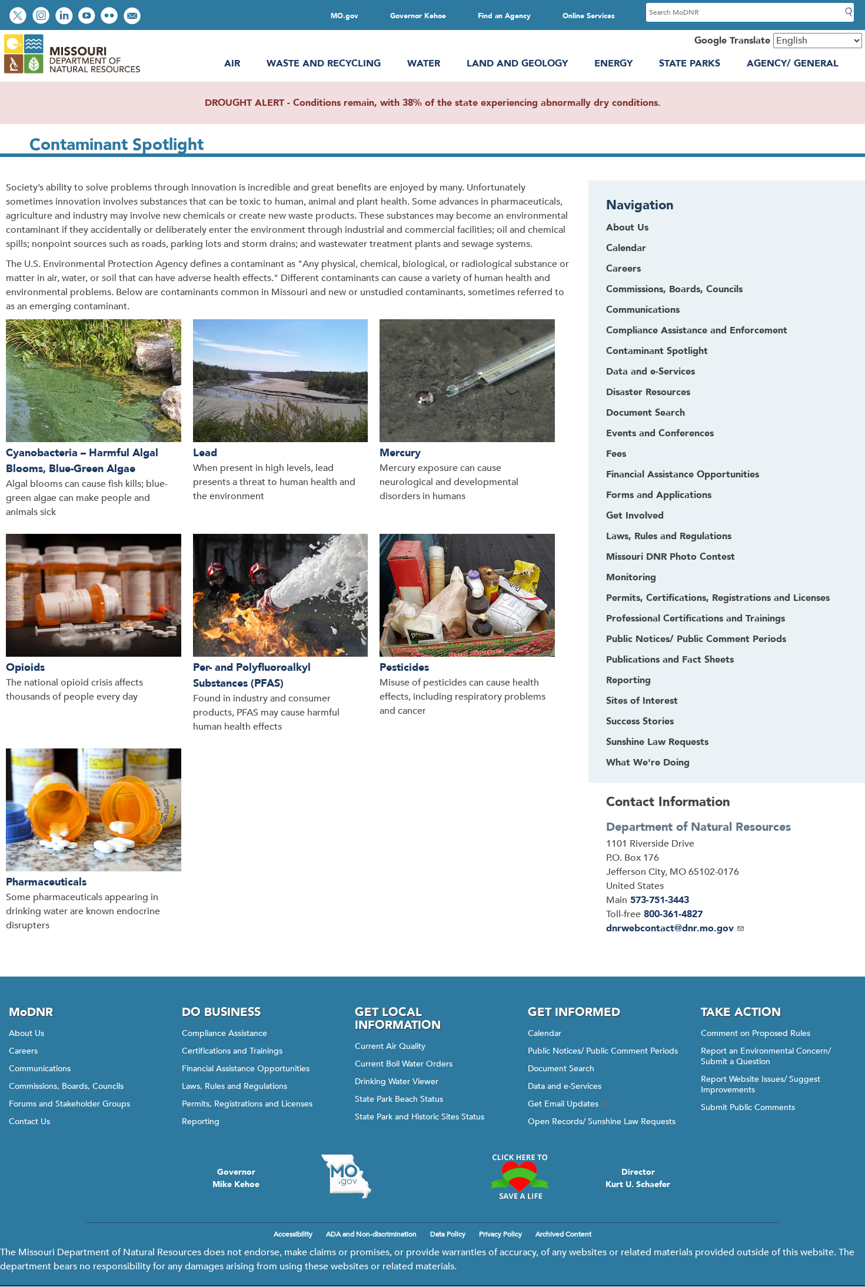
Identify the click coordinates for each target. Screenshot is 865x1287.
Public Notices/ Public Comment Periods (603, 1051)
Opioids (25, 667)
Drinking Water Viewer (396, 1081)
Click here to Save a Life (519, 1176)
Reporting (200, 1121)
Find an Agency (504, 16)
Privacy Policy (500, 1234)
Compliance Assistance (224, 1033)
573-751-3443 (659, 900)
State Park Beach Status (399, 1099)
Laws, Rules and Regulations (234, 1086)
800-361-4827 (673, 914)
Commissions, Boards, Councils (66, 1086)
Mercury (400, 453)
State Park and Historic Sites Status (419, 1116)
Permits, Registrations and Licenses (247, 1103)
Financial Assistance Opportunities (246, 1068)
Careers (23, 1051)
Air (232, 63)
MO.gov (344, 16)
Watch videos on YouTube (88, 16)
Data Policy (447, 1234)
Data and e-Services (564, 1086)
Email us (133, 16)
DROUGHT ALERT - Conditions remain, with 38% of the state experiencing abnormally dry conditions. (433, 102)
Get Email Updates (563, 1103)
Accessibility (293, 1234)
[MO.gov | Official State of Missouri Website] (346, 1176)
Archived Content (563, 1234)
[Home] (71, 73)
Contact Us (29, 1121)
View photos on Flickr (111, 16)
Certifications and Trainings (232, 1051)
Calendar (544, 1033)
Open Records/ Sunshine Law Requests (602, 1121)
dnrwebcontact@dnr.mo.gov (670, 928)
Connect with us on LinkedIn (65, 16)
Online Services (589, 16)
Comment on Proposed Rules (755, 1033)
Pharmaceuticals (46, 882)
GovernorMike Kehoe (236, 1178)
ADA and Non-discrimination (371, 1234)
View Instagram (42, 16)
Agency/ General (793, 63)
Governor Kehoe (418, 16)
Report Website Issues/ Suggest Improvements (760, 1084)
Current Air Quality (390, 1046)
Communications (40, 1068)
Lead (205, 453)
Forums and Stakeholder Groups (69, 1103)
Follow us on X (19, 16)
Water (423, 63)
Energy (613, 63)
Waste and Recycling (324, 63)
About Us (26, 1033)
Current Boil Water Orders (404, 1063)
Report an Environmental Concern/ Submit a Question (766, 1056)
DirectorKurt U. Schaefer (638, 1178)
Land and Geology (517, 63)
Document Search (561, 1068)
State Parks (689, 63)
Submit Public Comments (748, 1107)
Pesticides (404, 667)
